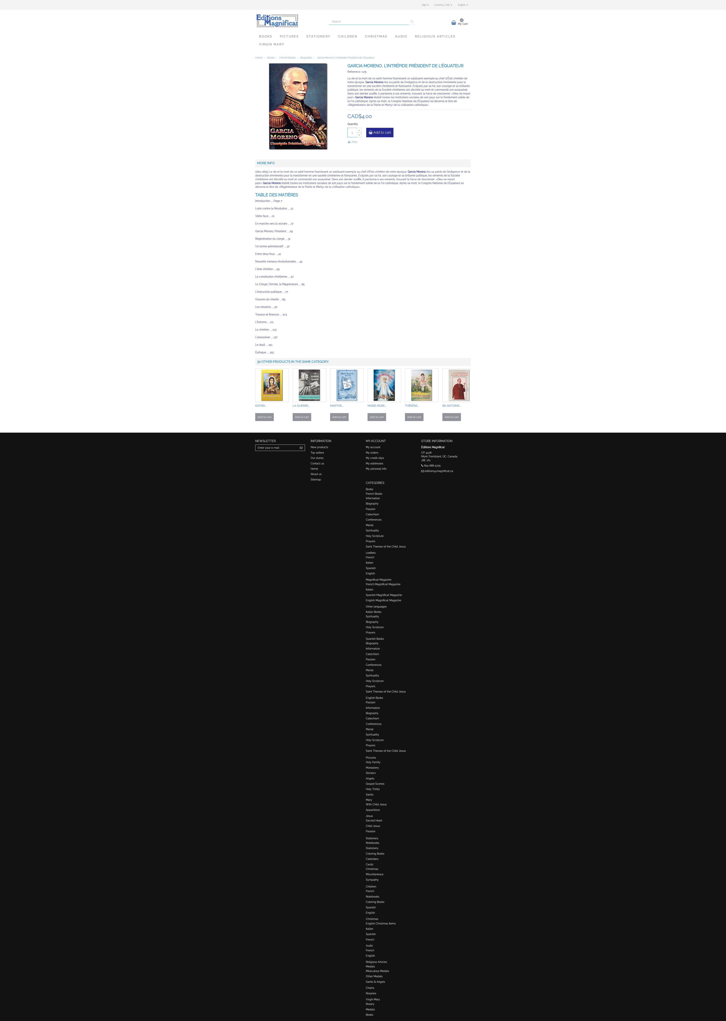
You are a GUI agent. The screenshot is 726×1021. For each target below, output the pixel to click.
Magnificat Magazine (378, 579)
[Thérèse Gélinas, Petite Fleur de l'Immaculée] (422, 385)
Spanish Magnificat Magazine (384, 595)
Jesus (369, 815)
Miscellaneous (374, 874)
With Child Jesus (376, 804)
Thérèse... (412, 405)
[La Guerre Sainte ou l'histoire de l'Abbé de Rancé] (309, 385)
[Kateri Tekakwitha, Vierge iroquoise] (272, 385)
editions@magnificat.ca (439, 471)
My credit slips (375, 457)
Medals (370, 966)
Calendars (372, 858)
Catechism (372, 514)
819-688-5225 (432, 465)
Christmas (376, 36)
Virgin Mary (271, 44)
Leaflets (371, 552)
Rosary (370, 1003)
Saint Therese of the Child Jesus (386, 546)
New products (319, 447)
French (370, 557)
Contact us (317, 463)
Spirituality (372, 530)
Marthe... (337, 405)
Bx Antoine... (451, 405)
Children (348, 36)
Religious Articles (435, 36)
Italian (369, 562)
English (370, 573)
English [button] (462, 5)
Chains (370, 987)
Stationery (318, 36)
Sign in (425, 5)
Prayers (370, 541)
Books (265, 36)
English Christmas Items (381, 923)
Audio (401, 36)
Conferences (374, 519)
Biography (372, 503)
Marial (369, 525)
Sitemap (316, 479)
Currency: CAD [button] (442, 5)
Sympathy (372, 879)
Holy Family (373, 762)
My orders (372, 452)
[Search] (412, 21)
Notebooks (372, 842)
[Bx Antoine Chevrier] (459, 385)
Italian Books (373, 611)
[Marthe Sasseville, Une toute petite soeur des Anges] (347, 385)
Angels (370, 778)
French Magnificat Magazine (383, 584)
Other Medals (374, 976)
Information (373, 498)
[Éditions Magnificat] (289, 20)
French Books (374, 493)
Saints (369, 794)
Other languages (376, 606)
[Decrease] (359, 135)
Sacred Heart (374, 820)
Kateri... (261, 405)
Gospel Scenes (375, 783)
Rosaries (371, 993)
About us (316, 474)
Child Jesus (373, 826)
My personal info (376, 468)
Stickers (371, 773)
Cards (369, 864)
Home (314, 468)
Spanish (371, 568)
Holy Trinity (373, 789)
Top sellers (317, 452)
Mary (369, 799)
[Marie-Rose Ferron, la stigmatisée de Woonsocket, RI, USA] (384, 385)
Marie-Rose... (377, 405)
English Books (374, 697)
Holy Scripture (375, 535)
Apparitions (373, 809)
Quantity (352, 124)
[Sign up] (301, 448)
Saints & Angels (375, 981)
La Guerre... (301, 405)
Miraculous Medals (377, 971)
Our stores (317, 457)
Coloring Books (375, 853)
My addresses (374, 463)
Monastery (372, 767)
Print (354, 142)
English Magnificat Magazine (383, 600)
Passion (370, 509)
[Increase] (359, 130)
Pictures (289, 36)
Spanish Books (375, 638)
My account (373, 447)
